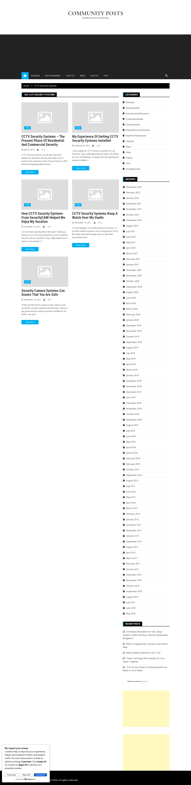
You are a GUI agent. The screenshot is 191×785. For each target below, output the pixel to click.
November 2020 (134, 275)
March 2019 (132, 369)
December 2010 (133, 574)
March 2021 (132, 253)
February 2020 (133, 314)
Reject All (26, 775)
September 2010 (134, 591)
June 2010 (131, 608)
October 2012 (132, 469)
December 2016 (133, 403)
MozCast (145, 681)
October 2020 (132, 281)
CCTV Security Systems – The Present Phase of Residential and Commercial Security (43, 140)
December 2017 (133, 392)
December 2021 (133, 203)
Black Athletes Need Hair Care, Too (143, 652)
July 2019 (130, 353)
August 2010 (132, 597)
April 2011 (131, 552)
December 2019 (133, 325)
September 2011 (134, 541)
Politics (94, 75)
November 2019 (134, 331)
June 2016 (131, 436)
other (128, 152)
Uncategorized (133, 169)
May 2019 (131, 358)
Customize (11, 775)
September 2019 (134, 342)
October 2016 (132, 414)
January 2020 (132, 319)
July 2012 (130, 486)
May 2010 (131, 613)
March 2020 (132, 308)
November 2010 (134, 580)
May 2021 (131, 242)
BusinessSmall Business (137, 113)
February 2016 (133, 458)
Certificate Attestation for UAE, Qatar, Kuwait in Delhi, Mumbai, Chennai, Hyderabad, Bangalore (145, 635)
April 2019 (131, 364)
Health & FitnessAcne (136, 135)
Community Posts (95, 13)
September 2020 (134, 286)
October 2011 (132, 536)
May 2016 (131, 441)
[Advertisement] (95, 52)
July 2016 (130, 430)
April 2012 (131, 502)
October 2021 (132, 214)
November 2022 (134, 187)
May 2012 (131, 497)
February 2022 (133, 192)
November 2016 (134, 408)
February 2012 (133, 513)
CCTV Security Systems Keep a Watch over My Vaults (95, 215)
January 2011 (132, 569)
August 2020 (132, 292)
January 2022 (132, 198)
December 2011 (133, 524)
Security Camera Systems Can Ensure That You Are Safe (43, 292)
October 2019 (132, 336)
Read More (30, 172)
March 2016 (132, 452)
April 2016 (131, 447)
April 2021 (131, 247)
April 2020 (131, 303)
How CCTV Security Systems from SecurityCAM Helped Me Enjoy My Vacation (43, 217)
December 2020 (133, 270)
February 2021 (133, 259)
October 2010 (132, 585)
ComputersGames (134, 119)
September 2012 (134, 475)
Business (35, 75)
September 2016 (134, 419)
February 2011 (133, 563)
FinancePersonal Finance (138, 130)
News (82, 75)
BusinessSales (133, 108)
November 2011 (134, 530)
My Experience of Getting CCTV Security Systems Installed (95, 138)
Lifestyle (70, 75)
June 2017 (131, 397)
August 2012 (132, 480)
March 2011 (132, 558)
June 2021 (131, 236)
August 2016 (132, 425)
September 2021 (134, 220)
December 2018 (133, 380)
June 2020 (131, 297)
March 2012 (132, 508)
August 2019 (132, 347)
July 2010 (130, 602)
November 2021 (134, 209)
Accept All (40, 775)
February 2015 (133, 464)
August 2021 (132, 225)
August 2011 (132, 547)
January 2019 (132, 375)
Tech (106, 75)
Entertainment (53, 75)
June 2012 (131, 491)
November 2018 (134, 386)
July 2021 (130, 231)
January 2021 (132, 264)
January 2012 (132, 519)
